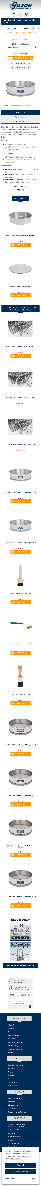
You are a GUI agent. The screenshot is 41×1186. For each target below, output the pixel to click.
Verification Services (12, 179)
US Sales (11, 1133)
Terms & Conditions (15, 1049)
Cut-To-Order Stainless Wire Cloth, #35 (20, 347)
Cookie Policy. (15, 1159)
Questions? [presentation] (20, 121)
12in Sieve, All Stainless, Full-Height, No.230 (20, 847)
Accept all (20, 1165)
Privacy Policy (13, 1046)
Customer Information (15, 1065)
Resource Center (14, 1035)
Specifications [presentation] (20, 117)
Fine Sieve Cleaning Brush (20, 694)
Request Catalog (14, 1098)
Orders (10, 1072)
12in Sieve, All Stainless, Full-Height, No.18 (20, 896)
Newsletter (12, 1039)
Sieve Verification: (22, 44)
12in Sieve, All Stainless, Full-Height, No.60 (20, 745)
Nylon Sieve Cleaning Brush (20, 593)
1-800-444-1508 (13, 1130)
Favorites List (12, 1079)
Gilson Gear (12, 1108)
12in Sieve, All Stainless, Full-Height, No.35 (20, 795)
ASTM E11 (20, 190)
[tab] (20, 112)
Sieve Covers (10, 174)
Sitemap (11, 1052)
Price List (11, 1102)
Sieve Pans (9, 169)
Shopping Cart (13, 1082)
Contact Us (12, 1032)
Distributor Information (15, 1042)
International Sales (14, 1136)
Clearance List (13, 1105)
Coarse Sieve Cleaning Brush (20, 644)
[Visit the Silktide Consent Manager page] (33, 1178)
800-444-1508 (19, 982)
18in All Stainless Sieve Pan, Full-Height (20, 236)
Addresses (12, 1068)
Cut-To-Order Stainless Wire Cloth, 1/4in (20, 445)
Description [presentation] (20, 112)
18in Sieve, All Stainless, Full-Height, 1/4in (20, 543)
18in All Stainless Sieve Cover (20, 286)
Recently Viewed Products (17, 1112)
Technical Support (14, 1143)
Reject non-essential (20, 1172)
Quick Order (12, 1086)
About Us (11, 1025)
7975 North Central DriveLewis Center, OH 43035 (16, 1125)
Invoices (11, 1075)
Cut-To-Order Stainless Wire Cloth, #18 (20, 397)
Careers (11, 1028)
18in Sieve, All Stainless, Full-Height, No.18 (20, 492)
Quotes (10, 1140)
